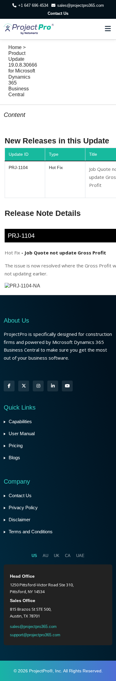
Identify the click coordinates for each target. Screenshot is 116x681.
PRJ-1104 (18, 167)
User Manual (22, 433)
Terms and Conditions (31, 531)
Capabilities (20, 421)
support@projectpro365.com (35, 635)
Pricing (16, 445)
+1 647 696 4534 (33, 5)
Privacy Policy (23, 507)
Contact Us (58, 13)
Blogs (14, 457)
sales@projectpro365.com (80, 5)
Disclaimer (19, 519)
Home (15, 47)
